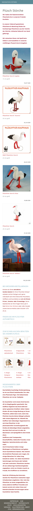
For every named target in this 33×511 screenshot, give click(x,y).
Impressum (14, 501)
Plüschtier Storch (8, 226)
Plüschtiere (20, 353)
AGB (21, 501)
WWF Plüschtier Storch (10, 155)
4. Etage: (7, 372)
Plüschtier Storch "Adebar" (12, 273)
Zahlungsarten (19, 505)
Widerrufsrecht (10, 503)
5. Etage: (19, 372)
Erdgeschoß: (20, 351)
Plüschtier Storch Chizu (10, 193)
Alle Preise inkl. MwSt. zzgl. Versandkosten (19, 508)
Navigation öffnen (9, 2)
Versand (7, 507)
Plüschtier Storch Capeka (11, 76)
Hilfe (9, 505)
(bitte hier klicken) (12, 306)
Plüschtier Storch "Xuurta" (11, 115)
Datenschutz (24, 503)
